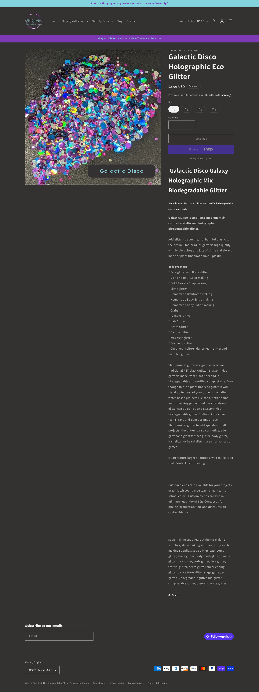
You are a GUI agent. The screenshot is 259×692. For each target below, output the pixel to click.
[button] (74, 21)
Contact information (158, 683)
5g (188, 110)
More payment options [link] (201, 158)
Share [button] (175, 595)
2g (175, 110)
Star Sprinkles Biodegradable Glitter (51, 683)
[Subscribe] (89, 636)
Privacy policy (117, 683)
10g (202, 110)
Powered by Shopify (79, 683)
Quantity (173, 117)
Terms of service (136, 683)
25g (216, 110)
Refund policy (100, 683)
